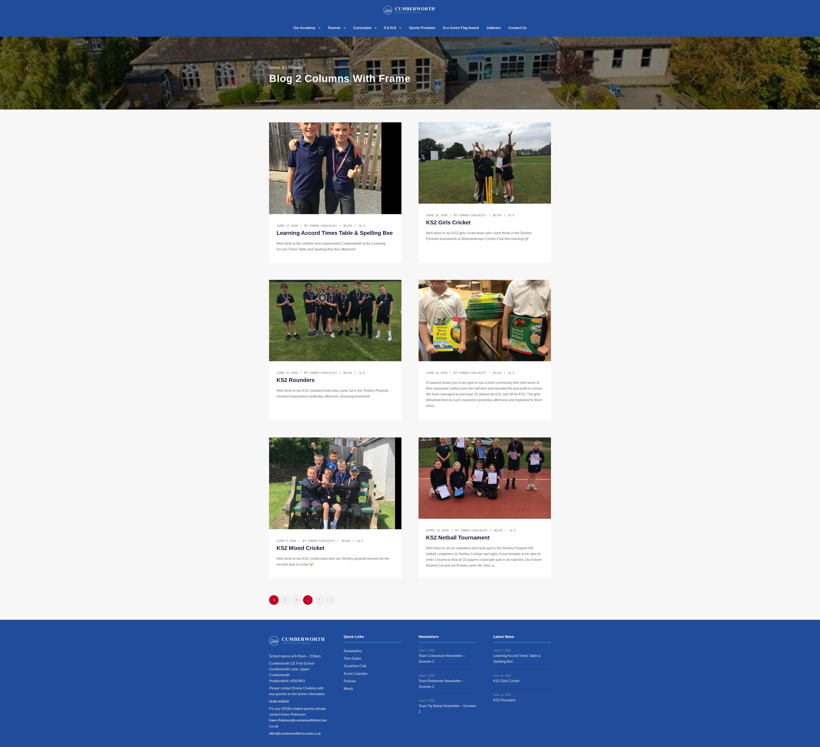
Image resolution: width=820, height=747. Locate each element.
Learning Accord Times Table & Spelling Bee (335, 233)
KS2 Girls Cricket (448, 222)
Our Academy (304, 28)
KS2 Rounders (296, 380)
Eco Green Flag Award (461, 28)
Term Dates (352, 658)
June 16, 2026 (437, 215)
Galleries (494, 28)
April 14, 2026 (437, 530)
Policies (350, 681)
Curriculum (362, 28)
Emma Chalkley (323, 225)
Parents (334, 28)
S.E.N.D (390, 28)
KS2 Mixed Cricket (300, 548)
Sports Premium (422, 28)
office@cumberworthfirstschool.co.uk (295, 733)
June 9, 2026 (286, 540)
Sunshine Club (355, 666)
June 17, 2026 (287, 225)
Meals (348, 688)
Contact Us (517, 28)
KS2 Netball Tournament (458, 537)
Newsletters (353, 651)
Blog (347, 225)
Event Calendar (356, 673)
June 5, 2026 (427, 650)
